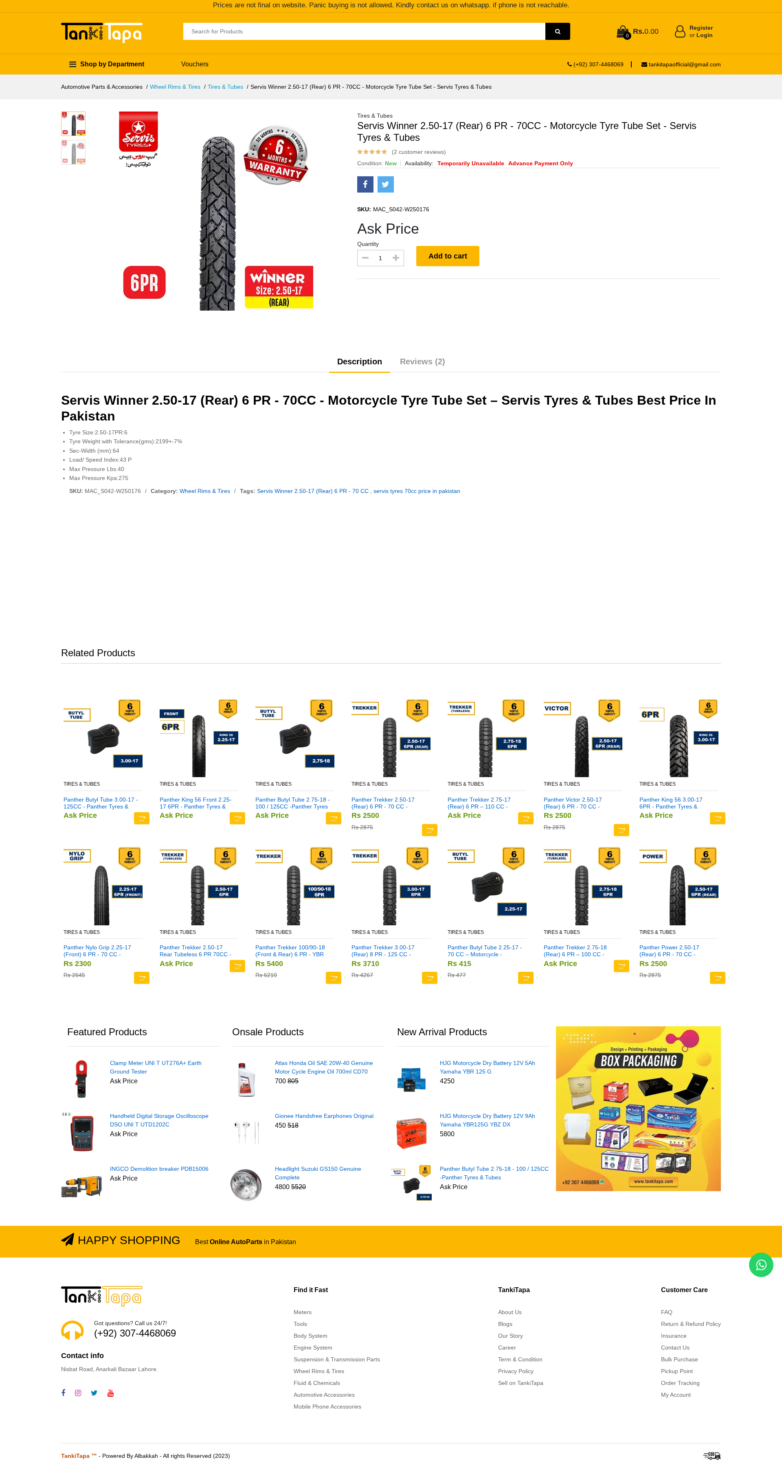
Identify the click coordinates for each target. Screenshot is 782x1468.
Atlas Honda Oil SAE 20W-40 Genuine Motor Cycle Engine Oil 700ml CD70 (324, 1067)
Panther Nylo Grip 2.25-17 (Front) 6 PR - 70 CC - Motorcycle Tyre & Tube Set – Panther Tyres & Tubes (99, 951)
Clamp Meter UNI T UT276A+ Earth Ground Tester (156, 1067)
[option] (229, 211)
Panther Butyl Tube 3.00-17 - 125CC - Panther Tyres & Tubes (101, 803)
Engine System (313, 1347)
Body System (310, 1335)
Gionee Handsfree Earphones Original (324, 1116)
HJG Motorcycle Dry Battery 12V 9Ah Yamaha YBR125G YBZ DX (487, 1120)
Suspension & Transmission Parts (337, 1359)
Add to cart (447, 256)
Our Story (510, 1335)
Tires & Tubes (225, 86)
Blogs (505, 1324)
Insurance (674, 1335)
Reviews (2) (422, 361)
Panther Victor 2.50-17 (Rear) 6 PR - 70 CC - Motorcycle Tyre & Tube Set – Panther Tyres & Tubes (579, 803)
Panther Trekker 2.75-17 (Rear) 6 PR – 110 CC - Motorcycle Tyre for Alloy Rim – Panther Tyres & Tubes (479, 803)
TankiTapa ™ (79, 1456)
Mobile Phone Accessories (327, 1406)
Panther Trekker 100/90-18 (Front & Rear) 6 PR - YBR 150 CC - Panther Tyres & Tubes (290, 951)
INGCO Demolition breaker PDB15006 (159, 1169)
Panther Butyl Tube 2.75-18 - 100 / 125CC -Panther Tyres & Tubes (292, 803)
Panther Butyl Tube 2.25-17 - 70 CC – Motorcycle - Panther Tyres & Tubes (485, 951)
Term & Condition (520, 1359)
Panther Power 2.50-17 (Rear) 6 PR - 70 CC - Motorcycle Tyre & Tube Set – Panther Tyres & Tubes (675, 951)
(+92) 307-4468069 (598, 64)
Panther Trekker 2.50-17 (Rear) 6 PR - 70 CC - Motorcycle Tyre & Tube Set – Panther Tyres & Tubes (387, 803)
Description (359, 361)
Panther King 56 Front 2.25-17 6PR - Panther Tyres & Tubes (196, 803)
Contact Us (675, 1347)
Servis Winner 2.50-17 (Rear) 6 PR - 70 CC (313, 491)
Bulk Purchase (679, 1359)
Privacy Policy (516, 1371)
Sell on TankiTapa (520, 1383)
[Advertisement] (391, 573)
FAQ (666, 1312)
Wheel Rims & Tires (175, 86)
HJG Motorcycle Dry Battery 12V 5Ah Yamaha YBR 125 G (487, 1067)
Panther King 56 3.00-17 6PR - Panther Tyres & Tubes (671, 803)
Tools (300, 1324)
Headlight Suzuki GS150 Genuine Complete (318, 1173)
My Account (676, 1394)
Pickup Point (677, 1371)
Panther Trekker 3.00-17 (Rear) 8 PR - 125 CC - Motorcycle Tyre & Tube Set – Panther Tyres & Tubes (387, 951)
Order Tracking (680, 1383)
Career (507, 1347)
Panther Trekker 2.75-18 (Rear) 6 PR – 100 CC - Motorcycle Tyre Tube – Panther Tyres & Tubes (575, 951)
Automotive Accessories (324, 1394)
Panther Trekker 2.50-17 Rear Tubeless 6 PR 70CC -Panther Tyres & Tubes (195, 951)
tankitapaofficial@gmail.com (684, 64)
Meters (303, 1312)
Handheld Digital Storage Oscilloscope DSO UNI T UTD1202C (159, 1120)
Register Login (701, 31)
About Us (510, 1312)
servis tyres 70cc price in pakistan (416, 491)
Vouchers (195, 64)
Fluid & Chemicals (317, 1383)
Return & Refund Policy (691, 1324)
